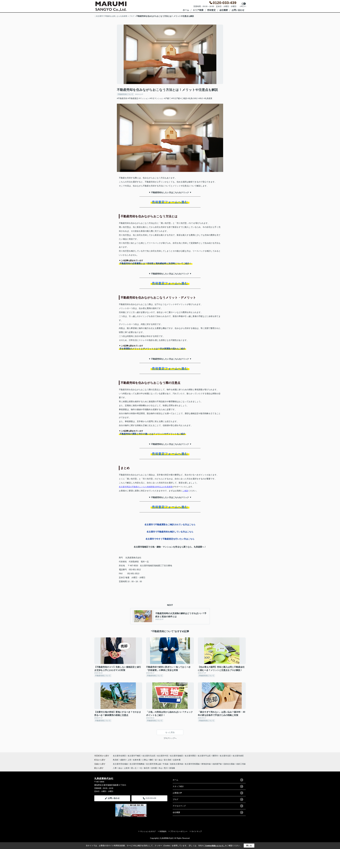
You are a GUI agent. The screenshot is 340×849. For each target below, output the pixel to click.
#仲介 (200, 98)
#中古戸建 (175, 98)
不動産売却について (125, 94)
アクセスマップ (179, 806)
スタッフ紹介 (178, 786)
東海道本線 (206, 764)
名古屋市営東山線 (154, 764)
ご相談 (185, 491)
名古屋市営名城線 (120, 764)
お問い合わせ (238, 10)
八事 (115, 768)
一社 (140, 768)
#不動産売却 (122, 98)
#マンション (144, 98)
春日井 (146, 768)
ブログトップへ (170, 738)
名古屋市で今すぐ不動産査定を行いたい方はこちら (170, 539)
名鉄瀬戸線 (217, 764)
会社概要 (223, 10)
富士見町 (168, 760)
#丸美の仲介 (193, 98)
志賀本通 (176, 760)
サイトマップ (196, 831)
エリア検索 (198, 10)
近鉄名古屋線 (229, 764)
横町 (151, 760)
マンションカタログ (148, 831)
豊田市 (215, 756)
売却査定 (211, 10)
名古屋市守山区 (204, 756)
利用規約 (163, 831)
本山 (160, 768)
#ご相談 (183, 98)
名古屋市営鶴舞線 (137, 764)
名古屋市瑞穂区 (176, 756)
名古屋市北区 (225, 756)
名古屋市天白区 (148, 756)
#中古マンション (157, 98)
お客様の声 (177, 793)
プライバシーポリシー (179, 831)
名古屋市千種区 (134, 756)
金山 (160, 760)
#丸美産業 (208, 98)
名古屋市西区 (190, 756)
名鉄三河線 (241, 764)
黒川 (166, 768)
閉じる (249, 845)
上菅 (130, 760)
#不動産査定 (133, 98)
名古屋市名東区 (119, 756)
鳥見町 (116, 760)
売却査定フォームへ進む (170, 202)
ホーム (186, 10)
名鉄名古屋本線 (177, 764)
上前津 (126, 768)
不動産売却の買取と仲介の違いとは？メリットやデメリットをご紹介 (152, 434)
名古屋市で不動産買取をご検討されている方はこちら (170, 524)
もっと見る (170, 732)
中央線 (166, 764)
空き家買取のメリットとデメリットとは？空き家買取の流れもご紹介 (152, 349)
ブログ (175, 799)
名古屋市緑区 (238, 756)
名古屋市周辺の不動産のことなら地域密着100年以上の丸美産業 (145, 487)
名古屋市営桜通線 (192, 764)
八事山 (145, 760)
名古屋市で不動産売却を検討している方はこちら (170, 532)
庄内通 (154, 768)
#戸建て (167, 98)
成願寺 (123, 760)
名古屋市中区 (162, 756)
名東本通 (137, 760)
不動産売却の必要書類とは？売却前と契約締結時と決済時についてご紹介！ (156, 263)
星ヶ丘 (134, 768)
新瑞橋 (172, 768)
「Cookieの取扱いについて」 (214, 846)
